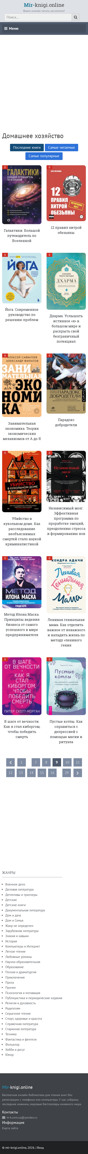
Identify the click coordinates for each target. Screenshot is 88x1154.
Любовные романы (18, 957)
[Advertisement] (44, 78)
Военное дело (15, 884)
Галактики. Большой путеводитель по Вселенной (22, 235)
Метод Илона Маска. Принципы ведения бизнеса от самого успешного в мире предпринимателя (22, 624)
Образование (14, 967)
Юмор (9, 1055)
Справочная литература (21, 1024)
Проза (9, 982)
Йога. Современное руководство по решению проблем (21, 314)
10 (67, 762)
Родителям (12, 1008)
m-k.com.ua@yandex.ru (22, 1117)
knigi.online (44, 4)
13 (21, 772)
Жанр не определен (19, 926)
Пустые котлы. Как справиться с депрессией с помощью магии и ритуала (66, 731)
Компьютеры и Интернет (22, 946)
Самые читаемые (61, 147)
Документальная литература (25, 910)
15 (42, 772)
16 (52, 772)
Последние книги (27, 147)
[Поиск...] (76, 17)
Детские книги (15, 905)
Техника (10, 1034)
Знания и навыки (17, 936)
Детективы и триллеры (21, 895)
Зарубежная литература (21, 931)
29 (67, 772)
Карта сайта (10, 1128)
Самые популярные (44, 156)
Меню (13, 28)
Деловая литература (19, 889)
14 (31, 772)
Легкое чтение (15, 951)
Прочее (10, 988)
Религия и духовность (20, 1003)
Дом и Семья (14, 920)
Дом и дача (13, 915)
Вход (40, 1148)
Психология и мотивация (22, 993)
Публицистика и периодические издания (33, 998)
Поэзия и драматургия (20, 972)
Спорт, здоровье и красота (23, 1019)
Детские (11, 900)
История (11, 941)
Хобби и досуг (15, 1050)
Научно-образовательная (22, 962)
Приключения (15, 977)
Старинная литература (20, 1029)
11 (78, 762)
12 (10, 772)
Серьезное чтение (18, 1013)
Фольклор (12, 1044)
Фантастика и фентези (21, 1039)
